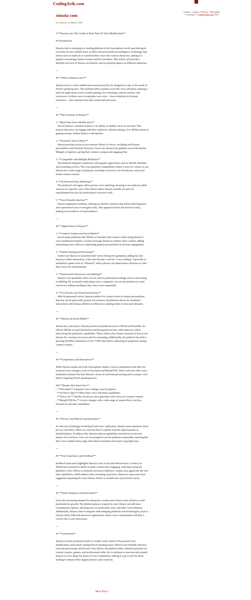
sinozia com (66, 15)
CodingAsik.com (68, 3)
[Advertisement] (102, 571)
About (187, 12)
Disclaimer (215, 12)
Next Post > (102, 591)
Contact (195, 12)
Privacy (204, 12)
